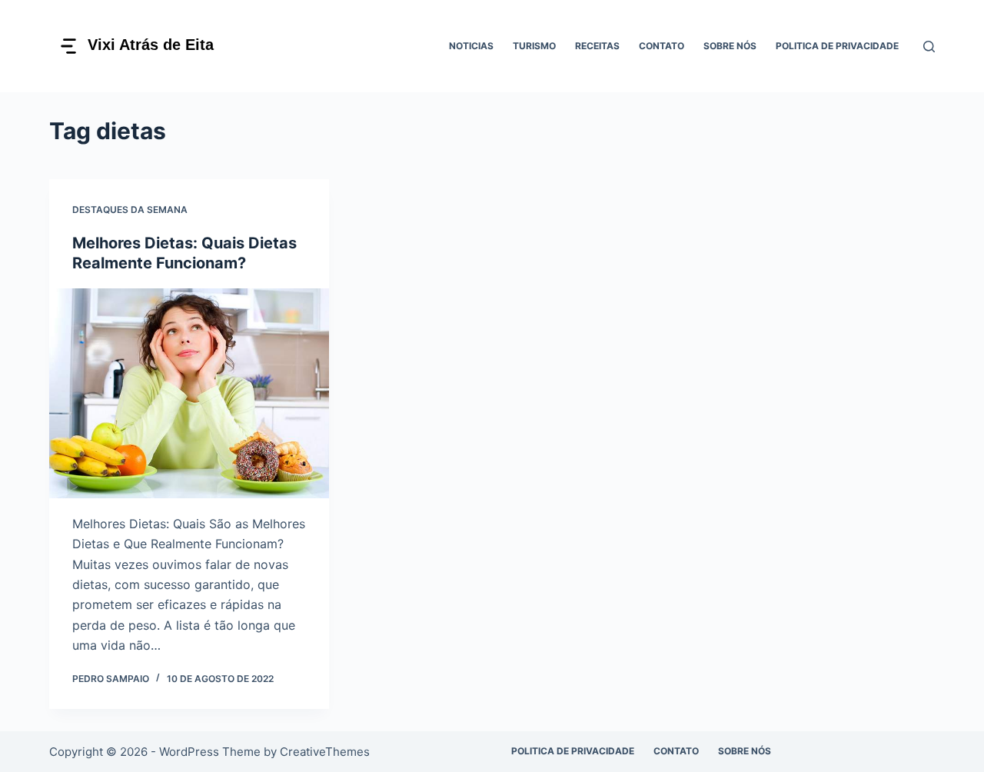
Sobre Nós (729, 46)
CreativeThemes (325, 751)
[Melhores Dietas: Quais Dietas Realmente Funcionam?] (189, 393)
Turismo (534, 46)
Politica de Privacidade (837, 46)
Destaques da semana (130, 209)
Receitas (597, 46)
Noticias (471, 46)
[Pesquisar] (929, 46)
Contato (661, 46)
